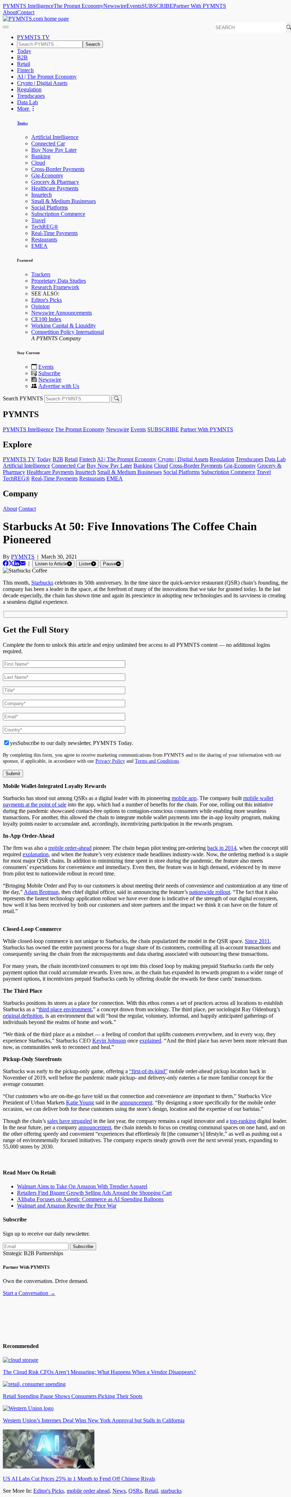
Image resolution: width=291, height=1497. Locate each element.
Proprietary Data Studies (58, 281)
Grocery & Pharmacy (55, 182)
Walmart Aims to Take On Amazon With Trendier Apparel (82, 1186)
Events (134, 6)
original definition (23, 1016)
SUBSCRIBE (157, 6)
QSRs (135, 1491)
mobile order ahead (88, 1491)
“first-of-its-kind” (148, 1071)
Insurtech (41, 195)
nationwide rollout (209, 892)
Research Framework (55, 287)
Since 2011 (257, 941)
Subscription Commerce (58, 214)
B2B (22, 57)
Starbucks (42, 583)
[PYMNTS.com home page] (36, 19)
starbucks (171, 1491)
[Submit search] (116, 399)
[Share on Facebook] (6, 563)
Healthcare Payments (54, 188)
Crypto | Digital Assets (42, 83)
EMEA (39, 246)
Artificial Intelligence (54, 137)
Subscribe (49, 373)
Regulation (29, 89)
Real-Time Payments (54, 233)
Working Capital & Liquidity (63, 326)
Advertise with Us (58, 386)
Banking (40, 156)
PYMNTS (22, 557)
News (119, 1491)
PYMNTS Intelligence (28, 6)
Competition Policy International (67, 332)
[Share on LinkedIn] (17, 563)
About (10, 12)
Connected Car (48, 143)
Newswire (114, 6)
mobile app (184, 798)
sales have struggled (69, 1121)
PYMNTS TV (33, 37)
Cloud (38, 163)
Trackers (40, 274)
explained (150, 1041)
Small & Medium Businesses (63, 201)
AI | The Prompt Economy (47, 77)
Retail (23, 64)
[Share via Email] (23, 563)
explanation (36, 854)
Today (24, 51)
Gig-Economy (47, 175)
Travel (38, 220)
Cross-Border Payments (57, 169)
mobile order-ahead (70, 848)
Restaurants (44, 239)
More (24, 109)
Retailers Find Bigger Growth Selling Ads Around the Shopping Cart (94, 1193)
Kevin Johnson (109, 1041)
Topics (22, 123)
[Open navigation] (6, 27)
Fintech (25, 70)
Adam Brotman (41, 892)
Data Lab (27, 102)
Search (93, 44)
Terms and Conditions (157, 761)
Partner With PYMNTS (199, 6)
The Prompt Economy (78, 6)
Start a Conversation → (29, 1293)
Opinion (40, 306)
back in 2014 (221, 848)
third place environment (65, 1009)
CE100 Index (46, 319)
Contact (25, 12)
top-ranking (243, 1121)
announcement (136, 1102)
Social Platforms (49, 207)
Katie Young (80, 1102)
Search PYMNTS (23, 398)
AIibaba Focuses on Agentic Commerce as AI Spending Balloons (90, 1199)
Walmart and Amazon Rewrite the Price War (66, 1206)
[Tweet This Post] (11, 563)
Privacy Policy (110, 761)
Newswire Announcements (61, 313)
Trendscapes (31, 96)
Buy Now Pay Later (54, 150)
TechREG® (44, 227)
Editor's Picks (46, 300)
